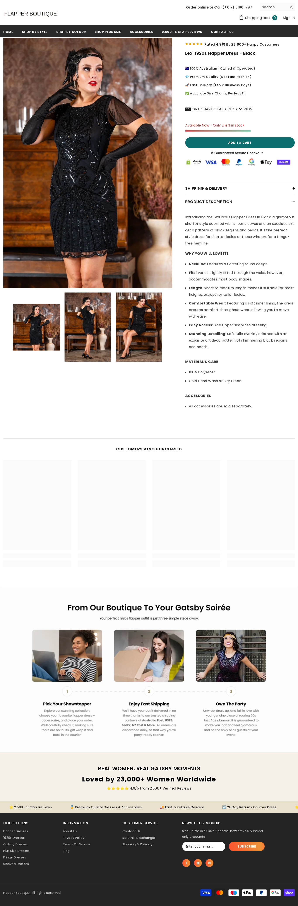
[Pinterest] (209, 863)
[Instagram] (198, 863)
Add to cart (240, 142)
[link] (37, 556)
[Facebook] (186, 863)
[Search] (277, 7)
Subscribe (246, 846)
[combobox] (274, 7)
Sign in (289, 17)
